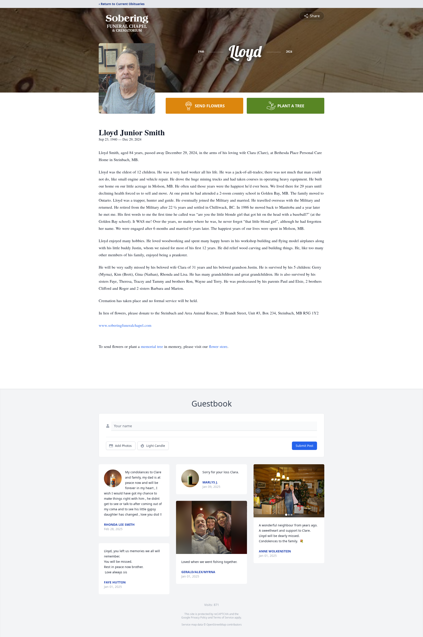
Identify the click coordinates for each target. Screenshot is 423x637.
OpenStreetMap (216, 624)
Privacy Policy (199, 617)
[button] (212, 527)
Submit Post (304, 446)
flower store (218, 346)
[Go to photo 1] (286, 515)
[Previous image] (258, 490)
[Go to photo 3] (291, 515)
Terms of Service (223, 617)
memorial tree (152, 346)
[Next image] (320, 490)
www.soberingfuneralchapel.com (125, 325)
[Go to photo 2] (289, 515)
